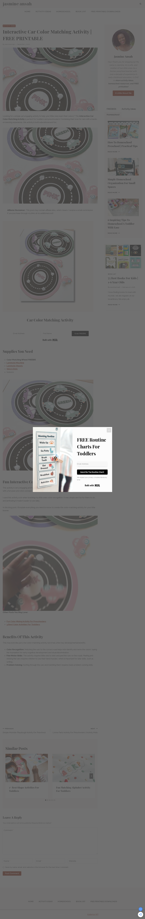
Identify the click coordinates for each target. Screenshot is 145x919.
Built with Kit (92, 485)
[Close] (109, 430)
